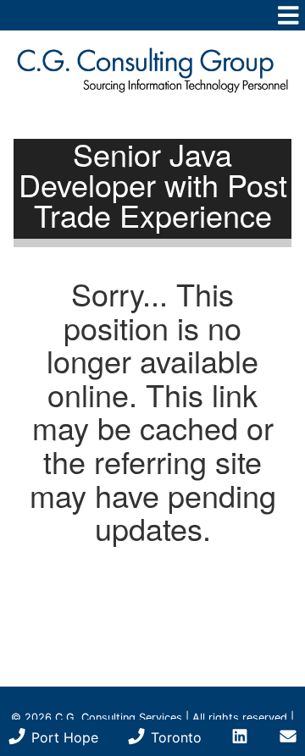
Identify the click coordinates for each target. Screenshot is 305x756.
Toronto (174, 737)
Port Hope (62, 737)
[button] (152, 15)
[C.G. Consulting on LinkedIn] (240, 738)
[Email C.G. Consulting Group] (288, 738)
